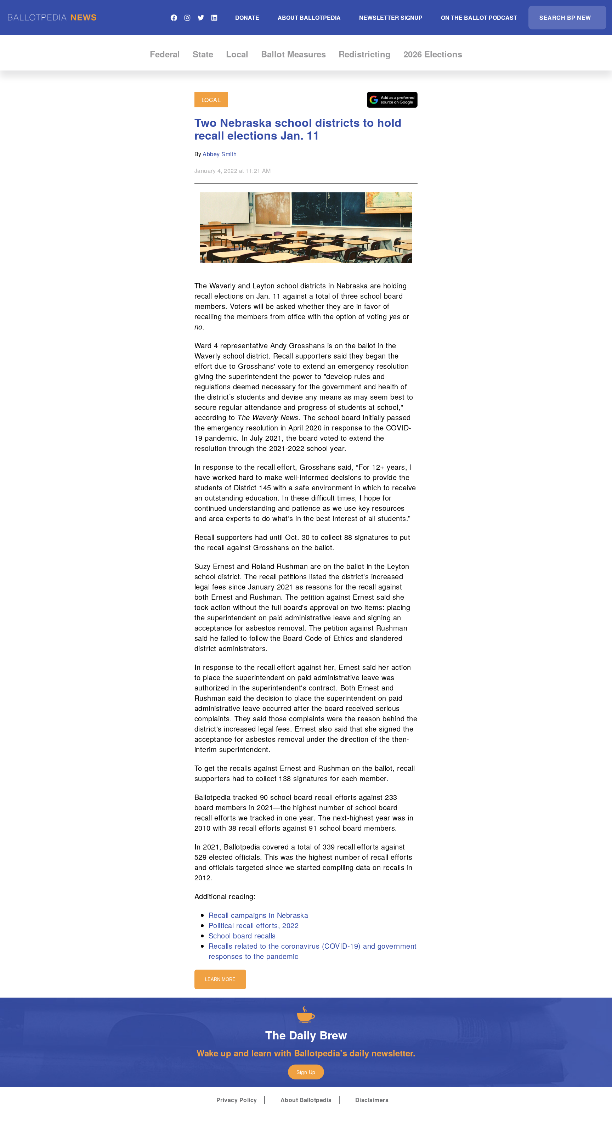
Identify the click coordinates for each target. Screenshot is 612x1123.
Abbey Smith (220, 154)
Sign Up (305, 1072)
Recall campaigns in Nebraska (258, 915)
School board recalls (242, 935)
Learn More (220, 979)
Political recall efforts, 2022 (254, 925)
